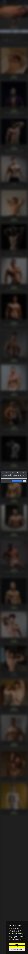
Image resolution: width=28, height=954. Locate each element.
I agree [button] (16, 944)
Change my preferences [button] (16, 949)
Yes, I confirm (17, 480)
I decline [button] (17, 946)
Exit (25, 480)
